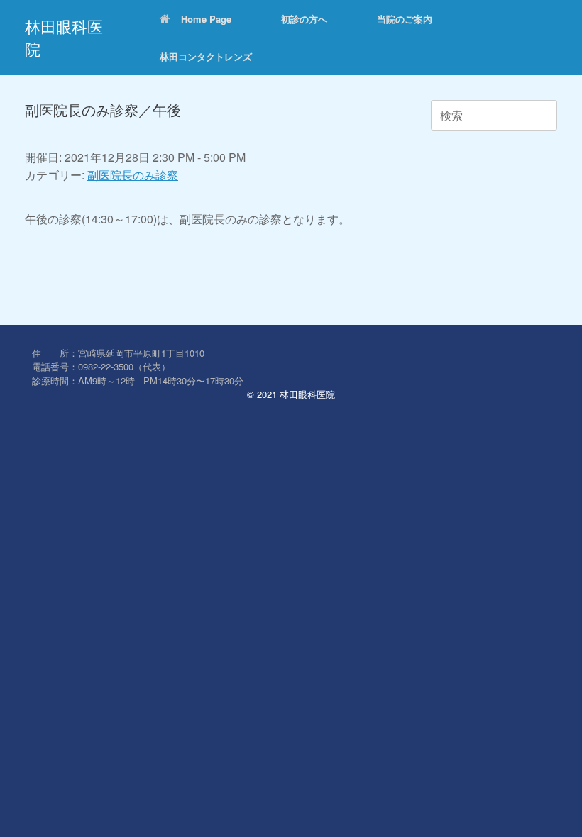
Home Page (206, 19)
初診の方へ (304, 19)
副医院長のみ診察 (132, 175)
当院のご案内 (404, 19)
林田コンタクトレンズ (206, 56)
